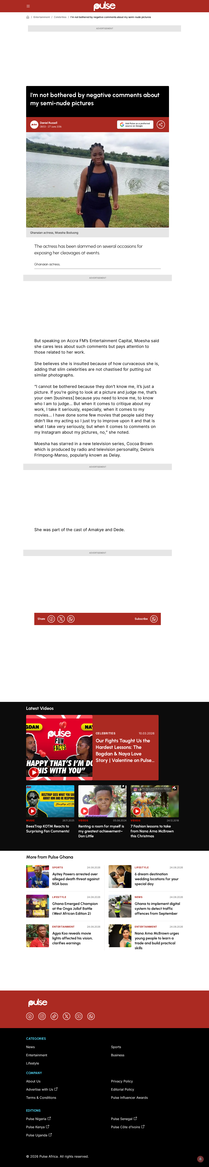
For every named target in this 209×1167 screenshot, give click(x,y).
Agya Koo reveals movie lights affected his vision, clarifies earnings (72, 938)
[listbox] (104, 816)
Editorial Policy (122, 1089)
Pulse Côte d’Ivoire (125, 1127)
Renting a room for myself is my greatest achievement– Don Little (101, 831)
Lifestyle (59, 897)
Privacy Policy (122, 1081)
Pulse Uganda (36, 1135)
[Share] (161, 125)
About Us (33, 1081)
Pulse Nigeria (36, 1119)
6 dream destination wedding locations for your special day (157, 879)
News (138, 897)
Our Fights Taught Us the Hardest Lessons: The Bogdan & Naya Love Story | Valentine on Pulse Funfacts (123, 751)
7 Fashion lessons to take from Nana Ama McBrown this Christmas (152, 831)
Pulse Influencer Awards (129, 1098)
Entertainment (41, 17)
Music (30, 820)
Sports (57, 867)
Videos (83, 820)
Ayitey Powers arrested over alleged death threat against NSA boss (75, 879)
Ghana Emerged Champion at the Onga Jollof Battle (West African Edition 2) (75, 908)
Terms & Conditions (41, 1098)
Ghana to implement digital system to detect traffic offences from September (157, 908)
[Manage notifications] (200, 1159)
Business (117, 1055)
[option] (50, 816)
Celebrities (60, 17)
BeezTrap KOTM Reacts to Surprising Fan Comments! (47, 828)
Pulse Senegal (121, 1119)
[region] (104, 816)
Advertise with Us (39, 1089)
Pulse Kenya (35, 1127)
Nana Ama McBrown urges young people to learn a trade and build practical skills (157, 940)
